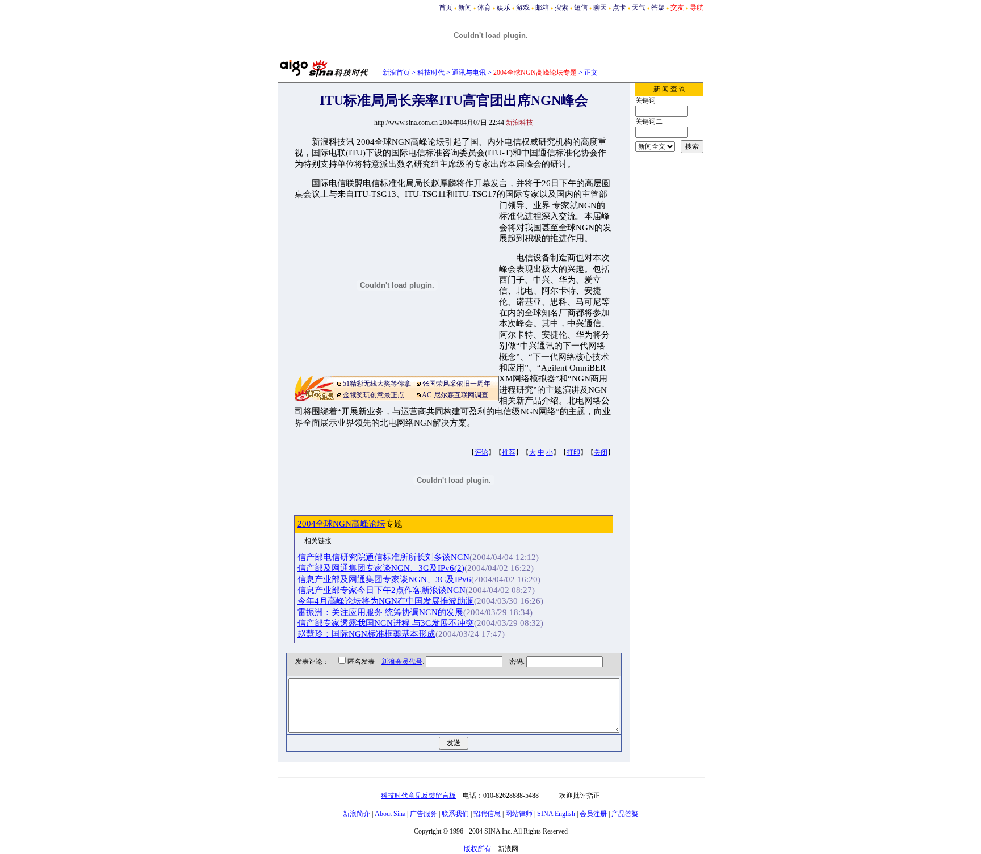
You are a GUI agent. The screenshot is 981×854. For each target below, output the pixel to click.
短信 (581, 7)
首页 (445, 7)
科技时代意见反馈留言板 (418, 796)
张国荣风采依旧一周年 (456, 384)
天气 (638, 7)
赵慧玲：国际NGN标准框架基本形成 (366, 633)
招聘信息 (487, 814)
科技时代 (431, 73)
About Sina (390, 814)
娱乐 (503, 7)
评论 (481, 452)
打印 (573, 452)
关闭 (600, 452)
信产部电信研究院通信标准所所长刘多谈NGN (383, 557)
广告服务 (423, 814)
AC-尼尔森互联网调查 (455, 395)
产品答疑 (625, 814)
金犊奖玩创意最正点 (373, 395)
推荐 (508, 452)
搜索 (561, 7)
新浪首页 (396, 73)
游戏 (523, 7)
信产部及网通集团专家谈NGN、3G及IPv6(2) (380, 568)
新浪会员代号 (402, 662)
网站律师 (519, 814)
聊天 (600, 7)
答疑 (658, 7)
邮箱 (542, 7)
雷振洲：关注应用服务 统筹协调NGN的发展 (380, 612)
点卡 (619, 7)
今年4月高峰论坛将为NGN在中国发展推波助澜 (385, 600)
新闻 (465, 7)
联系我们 (455, 814)
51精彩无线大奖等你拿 (377, 384)
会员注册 (593, 814)
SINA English (556, 814)
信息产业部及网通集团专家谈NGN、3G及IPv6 (384, 579)
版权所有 (477, 849)
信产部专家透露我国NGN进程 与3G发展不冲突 (385, 623)
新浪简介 (356, 814)
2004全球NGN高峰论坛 (341, 523)
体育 (484, 7)
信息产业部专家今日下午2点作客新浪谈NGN (381, 590)
